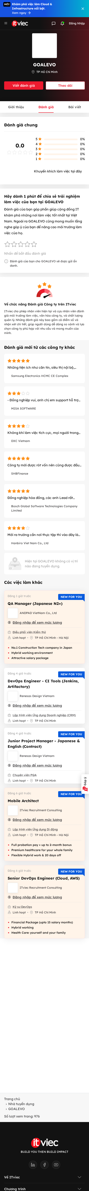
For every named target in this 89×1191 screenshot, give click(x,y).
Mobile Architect (23, 800)
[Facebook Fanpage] (46, 1166)
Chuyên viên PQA (25, 775)
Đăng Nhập (77, 23)
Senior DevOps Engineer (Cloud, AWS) (44, 878)
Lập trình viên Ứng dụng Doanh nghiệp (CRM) (44, 715)
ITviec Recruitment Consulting (41, 810)
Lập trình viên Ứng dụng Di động (35, 829)
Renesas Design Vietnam (37, 696)
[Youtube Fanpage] (56, 1166)
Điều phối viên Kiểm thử (29, 632)
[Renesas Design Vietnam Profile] (13, 696)
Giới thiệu (16, 107)
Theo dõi (65, 85)
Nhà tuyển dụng (21, 1104)
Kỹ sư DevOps (22, 907)
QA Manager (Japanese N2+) (35, 603)
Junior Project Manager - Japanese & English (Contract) (44, 744)
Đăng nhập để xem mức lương (37, 622)
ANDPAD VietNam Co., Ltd (38, 613)
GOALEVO (16, 1109)
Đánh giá (46, 107)
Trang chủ (12, 1099)
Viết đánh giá (24, 85)
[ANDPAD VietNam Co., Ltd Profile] (13, 613)
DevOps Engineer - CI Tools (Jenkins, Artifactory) (43, 684)
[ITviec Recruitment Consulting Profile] (13, 810)
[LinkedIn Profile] (34, 1166)
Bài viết (74, 107)
